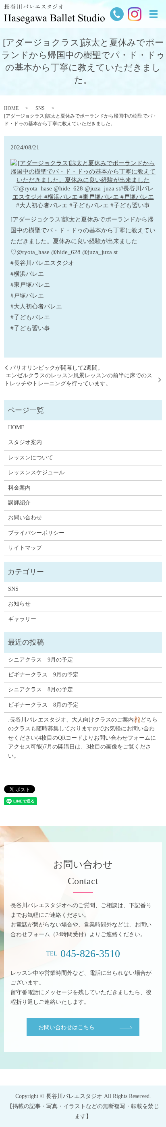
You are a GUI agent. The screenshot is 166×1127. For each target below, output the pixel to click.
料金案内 (19, 488)
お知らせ (19, 604)
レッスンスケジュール (36, 472)
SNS (40, 108)
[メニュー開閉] (153, 14)
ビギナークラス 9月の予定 (43, 675)
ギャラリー (22, 619)
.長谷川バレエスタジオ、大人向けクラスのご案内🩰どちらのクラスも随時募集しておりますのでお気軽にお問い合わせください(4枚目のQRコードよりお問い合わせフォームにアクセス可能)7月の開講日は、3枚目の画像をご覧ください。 (83, 738)
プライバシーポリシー (36, 533)
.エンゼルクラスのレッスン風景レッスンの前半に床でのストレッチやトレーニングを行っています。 (78, 379)
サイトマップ (25, 548)
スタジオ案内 (25, 442)
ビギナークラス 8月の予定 (43, 705)
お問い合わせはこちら (66, 1027)
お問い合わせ (25, 518)
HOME (11, 108)
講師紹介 (19, 503)
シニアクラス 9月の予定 (40, 660)
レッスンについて (30, 458)
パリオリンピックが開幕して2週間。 (56, 368)
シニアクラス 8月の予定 (40, 690)
